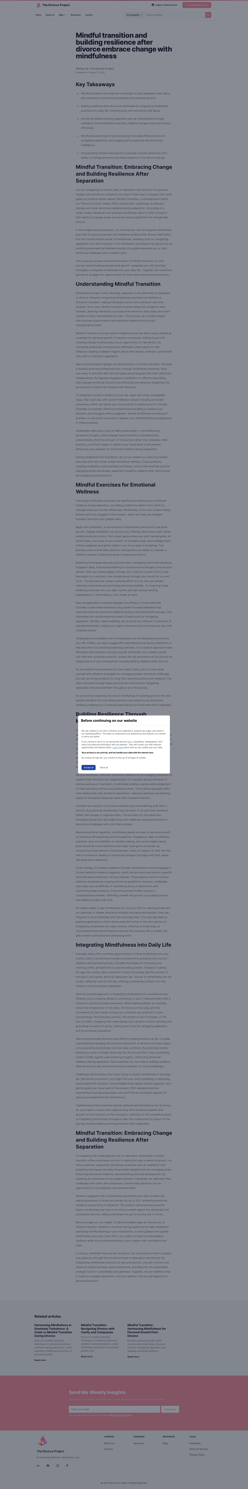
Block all (104, 767)
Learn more (118, 747)
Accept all (88, 767)
